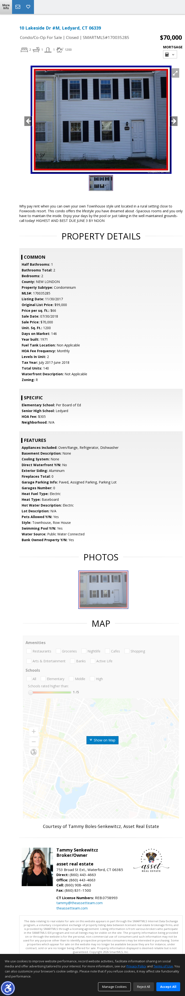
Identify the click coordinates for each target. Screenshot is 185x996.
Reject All (143, 986)
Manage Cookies (114, 986)
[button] (7, 988)
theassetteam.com (72, 908)
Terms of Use (163, 966)
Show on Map (104, 740)
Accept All (168, 986)
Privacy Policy (136, 966)
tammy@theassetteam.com (79, 902)
